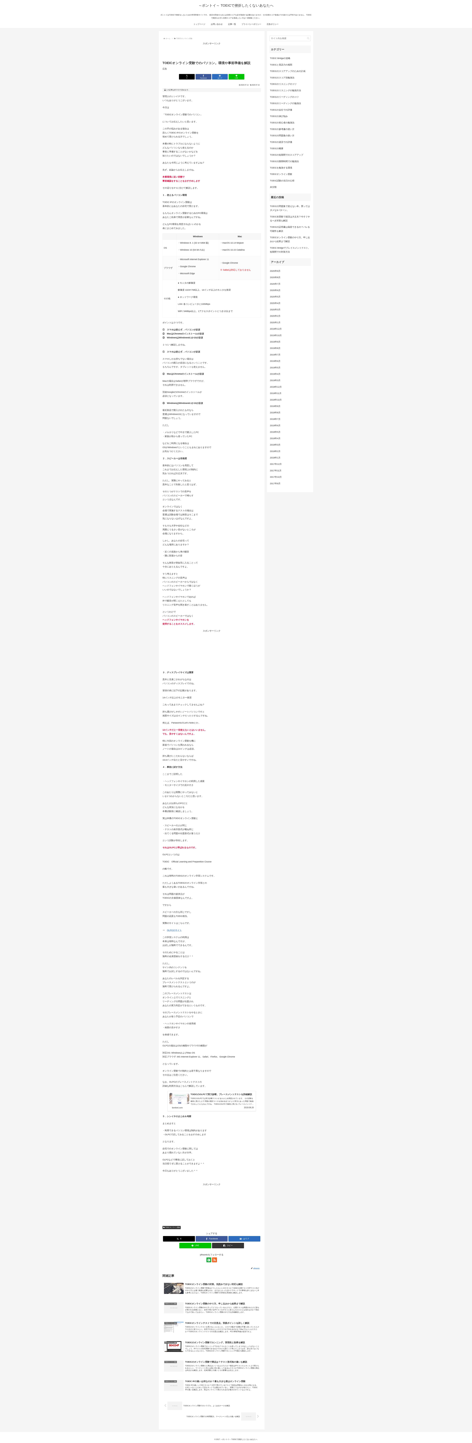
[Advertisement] (211, 51)
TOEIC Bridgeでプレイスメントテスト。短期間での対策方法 (290, 250)
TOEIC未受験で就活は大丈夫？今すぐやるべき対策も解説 (290, 218)
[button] (228, 1245)
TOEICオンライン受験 (172, 1227)
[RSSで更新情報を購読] (214, 1259)
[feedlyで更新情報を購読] (208, 1259)
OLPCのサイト (174, 930)
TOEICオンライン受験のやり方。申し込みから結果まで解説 (290, 239)
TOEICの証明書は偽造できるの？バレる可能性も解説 (290, 229)
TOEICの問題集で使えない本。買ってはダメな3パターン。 (290, 208)
